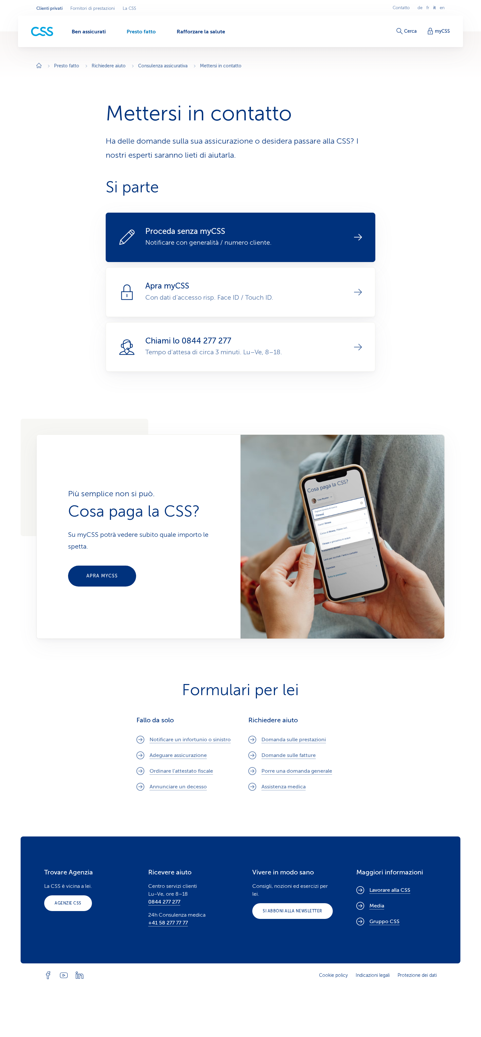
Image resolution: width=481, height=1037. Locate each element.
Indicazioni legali (373, 975)
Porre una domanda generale (296, 771)
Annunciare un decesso (178, 787)
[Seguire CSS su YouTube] (64, 975)
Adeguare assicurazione (178, 755)
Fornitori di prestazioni (92, 8)
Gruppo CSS (384, 921)
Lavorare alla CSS (389, 890)
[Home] (39, 66)
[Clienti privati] (42, 31)
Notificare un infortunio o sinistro (190, 740)
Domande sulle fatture (288, 755)
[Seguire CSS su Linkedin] (79, 975)
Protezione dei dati (417, 975)
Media (376, 906)
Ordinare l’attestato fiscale (181, 771)
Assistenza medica (283, 787)
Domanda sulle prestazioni (293, 740)
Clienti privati (49, 8)
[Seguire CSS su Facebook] (48, 975)
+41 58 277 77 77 (168, 923)
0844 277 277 (164, 902)
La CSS (129, 8)
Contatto (401, 8)
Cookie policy (333, 975)
